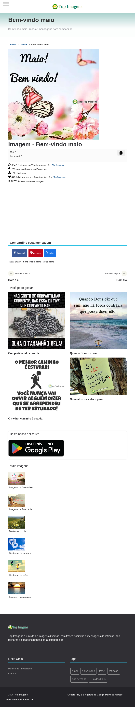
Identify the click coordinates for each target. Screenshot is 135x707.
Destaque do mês (18, 575)
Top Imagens (58, 165)
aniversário (88, 671)
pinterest (37, 253)
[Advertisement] (67, 210)
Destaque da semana (20, 553)
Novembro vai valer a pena (86, 399)
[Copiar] (121, 153)
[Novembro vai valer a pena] (98, 376)
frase (102, 671)
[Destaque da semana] (16, 544)
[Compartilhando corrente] (36, 320)
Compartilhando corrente (24, 353)
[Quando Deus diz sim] (98, 320)
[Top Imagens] (67, 6)
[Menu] (6, 3)
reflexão (113, 671)
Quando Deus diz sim (83, 353)
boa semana (79, 679)
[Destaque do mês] (16, 566)
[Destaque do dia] (16, 522)
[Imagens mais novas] (16, 588)
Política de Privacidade (20, 668)
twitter (51, 253)
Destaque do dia (17, 531)
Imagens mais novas (20, 597)
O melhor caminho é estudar (25, 418)
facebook (21, 253)
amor (75, 671)
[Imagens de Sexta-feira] (16, 478)
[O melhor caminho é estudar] (36, 386)
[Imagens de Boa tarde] (16, 500)
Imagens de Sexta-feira (21, 487)
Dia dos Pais (98, 679)
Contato (12, 673)
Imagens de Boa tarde (20, 509)
